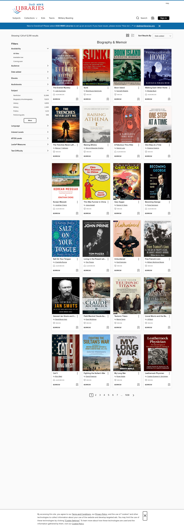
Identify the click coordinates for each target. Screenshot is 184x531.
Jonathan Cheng (61, 205)
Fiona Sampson (152, 205)
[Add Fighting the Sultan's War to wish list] (107, 384)
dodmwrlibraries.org (145, 26)
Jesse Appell (90, 205)
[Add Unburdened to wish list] (138, 270)
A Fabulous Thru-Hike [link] (123, 145)
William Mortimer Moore (155, 262)
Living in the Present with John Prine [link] (95, 259)
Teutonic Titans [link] (120, 316)
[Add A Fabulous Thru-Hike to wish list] (138, 156)
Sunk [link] (86, 88)
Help (167, 3)
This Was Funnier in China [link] (95, 202)
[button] (141, 18)
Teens (52, 18)
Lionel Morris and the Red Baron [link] (156, 316)
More (30, 120)
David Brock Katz (61, 319)
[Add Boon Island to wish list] (138, 99)
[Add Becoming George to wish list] (169, 213)
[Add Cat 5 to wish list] (77, 384)
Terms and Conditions (81, 514)
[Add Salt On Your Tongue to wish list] (77, 270)
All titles (16, 54)
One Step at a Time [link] (153, 145)
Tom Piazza (90, 262)
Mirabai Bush (151, 91)
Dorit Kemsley (121, 262)
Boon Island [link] (119, 88)
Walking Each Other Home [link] (156, 88)
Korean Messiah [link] (60, 202)
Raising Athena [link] (90, 145)
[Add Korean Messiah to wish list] (77, 213)
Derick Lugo (121, 148)
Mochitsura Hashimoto (94, 91)
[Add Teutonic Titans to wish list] (138, 327)
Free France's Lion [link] (152, 259)
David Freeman (91, 376)
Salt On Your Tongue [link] (62, 259)
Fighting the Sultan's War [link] (94, 373)
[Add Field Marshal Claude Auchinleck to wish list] (107, 327)
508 (127, 395)
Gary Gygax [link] (119, 202)
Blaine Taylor (121, 319)
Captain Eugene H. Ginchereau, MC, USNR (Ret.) (158, 376)
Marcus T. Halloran (61, 148)
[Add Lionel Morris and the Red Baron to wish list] (169, 327)
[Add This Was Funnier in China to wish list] (107, 213)
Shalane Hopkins (153, 148)
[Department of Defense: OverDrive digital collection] (28, 8)
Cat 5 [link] (55, 373)
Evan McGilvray (91, 319)
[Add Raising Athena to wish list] (107, 156)
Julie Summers (60, 91)
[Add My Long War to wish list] (138, 384)
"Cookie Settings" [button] (72, 520)
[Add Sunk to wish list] (107, 99)
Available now (18, 57)
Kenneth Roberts (122, 91)
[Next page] (133, 395)
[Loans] (153, 18)
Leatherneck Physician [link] (154, 373)
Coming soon (18, 61)
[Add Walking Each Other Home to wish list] (169, 99)
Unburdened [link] (119, 259)
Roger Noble (121, 376)
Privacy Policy (101, 514)
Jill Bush (150, 319)
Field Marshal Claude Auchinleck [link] (95, 316)
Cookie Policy (78, 523)
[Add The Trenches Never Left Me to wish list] (77, 156)
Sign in (163, 18)
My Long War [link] (120, 373)
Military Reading (65, 18)
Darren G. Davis (122, 205)
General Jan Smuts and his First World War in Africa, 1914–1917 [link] (64, 316)
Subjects (17, 18)
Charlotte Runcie (61, 262)
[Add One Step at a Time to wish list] (169, 156)
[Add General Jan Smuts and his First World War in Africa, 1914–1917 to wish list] (77, 327)
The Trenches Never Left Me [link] (64, 145)
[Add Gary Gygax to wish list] (138, 213)
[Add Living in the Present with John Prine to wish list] (107, 270)
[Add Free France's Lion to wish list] (169, 270)
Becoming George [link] (152, 202)
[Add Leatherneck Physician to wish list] (169, 384)
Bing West (58, 376)
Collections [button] (30, 18)
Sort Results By (144, 36)
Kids (43, 18)
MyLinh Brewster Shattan (95, 148)
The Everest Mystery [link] (61, 88)
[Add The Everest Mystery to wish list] (77, 99)
